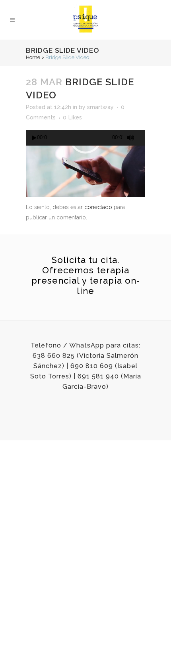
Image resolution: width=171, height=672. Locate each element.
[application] (85, 138)
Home (33, 57)
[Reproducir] (34, 137)
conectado (98, 207)
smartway (100, 107)
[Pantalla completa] (142, 137)
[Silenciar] (130, 137)
